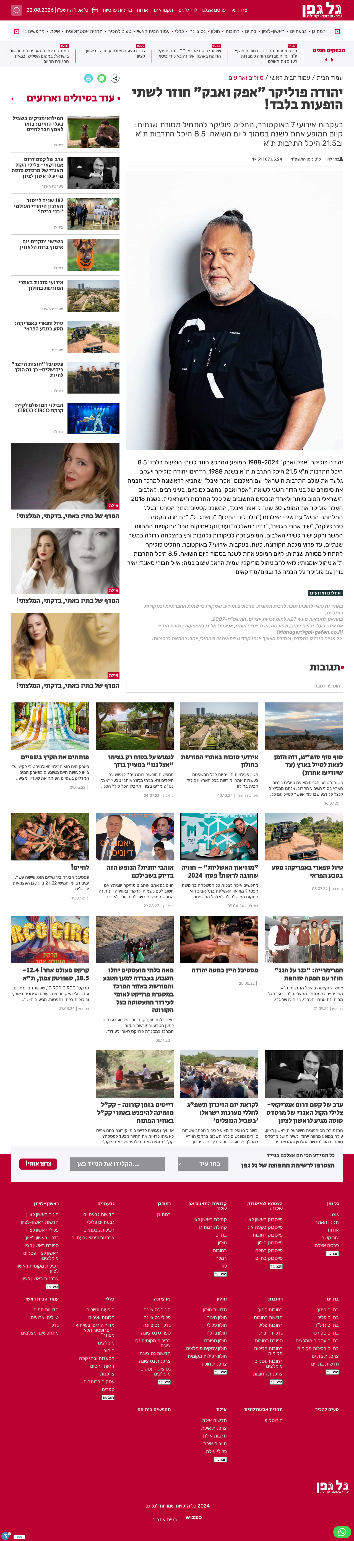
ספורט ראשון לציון (41, 1245)
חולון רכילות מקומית (207, 1356)
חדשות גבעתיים (98, 1214)
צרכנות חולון (214, 1364)
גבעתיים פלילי (100, 1222)
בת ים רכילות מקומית (318, 1348)
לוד (223, 1266)
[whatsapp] (101, 78)
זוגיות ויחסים (102, 1366)
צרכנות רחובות (268, 1374)
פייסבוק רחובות (268, 1235)
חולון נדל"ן (217, 1333)
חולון (215, 31)
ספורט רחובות (269, 1341)
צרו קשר (238, 10)
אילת (55, 31)
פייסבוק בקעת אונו (264, 1227)
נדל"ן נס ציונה (157, 1325)
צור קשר (330, 1238)
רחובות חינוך (270, 1310)
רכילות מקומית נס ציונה (153, 1343)
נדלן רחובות (271, 1333)
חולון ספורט (215, 1341)
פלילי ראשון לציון (42, 1230)
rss (335, 1214)
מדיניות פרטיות (117, 10)
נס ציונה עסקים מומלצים (155, 1371)
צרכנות (107, 1374)
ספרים (108, 1389)
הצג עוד (332, 1254)
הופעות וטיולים (100, 1310)
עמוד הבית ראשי (153, 31)
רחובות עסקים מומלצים (268, 1363)
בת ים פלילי (327, 1317)
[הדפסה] (88, 78)
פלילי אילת (216, 1451)
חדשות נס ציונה (155, 1353)
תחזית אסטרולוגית (84, 31)
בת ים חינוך (327, 1310)
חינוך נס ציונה (157, 1310)
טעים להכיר (119, 31)
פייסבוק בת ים (269, 1258)
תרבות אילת (215, 1436)
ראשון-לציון (273, 31)
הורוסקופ (274, 1420)
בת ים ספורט (326, 1333)
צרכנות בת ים (325, 1356)
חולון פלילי (217, 1325)
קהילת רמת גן (213, 1227)
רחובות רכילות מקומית (268, 1350)
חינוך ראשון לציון (42, 1214)
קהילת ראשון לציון (209, 1219)
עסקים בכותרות (98, 1382)
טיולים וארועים (325, 593)
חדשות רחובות (268, 1317)
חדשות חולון (215, 1310)
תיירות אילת (215, 1444)
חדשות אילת (214, 1420)
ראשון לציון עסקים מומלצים (41, 1255)
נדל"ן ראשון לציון (42, 1238)
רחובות (232, 31)
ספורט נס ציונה (156, 1333)
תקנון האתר (327, 1222)
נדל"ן (53, 1325)
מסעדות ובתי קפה (96, 1358)
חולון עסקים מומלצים (206, 1348)
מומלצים (106, 1343)
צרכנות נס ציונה (155, 1361)
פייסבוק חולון (270, 1243)
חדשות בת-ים (325, 1364)
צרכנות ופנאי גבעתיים (92, 1238)
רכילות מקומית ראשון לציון (38, 1268)
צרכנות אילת (214, 1428)
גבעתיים (298, 31)
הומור (108, 1351)
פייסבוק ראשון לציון (264, 1219)
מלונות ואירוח (101, 1317)
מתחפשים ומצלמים (40, 1333)
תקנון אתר (162, 10)
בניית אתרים (164, 1520)
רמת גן (319, 31)
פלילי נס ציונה (157, 1317)
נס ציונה (197, 31)
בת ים (250, 31)
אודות (142, 10)
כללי (179, 31)
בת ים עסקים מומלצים (317, 1341)
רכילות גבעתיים (99, 1230)
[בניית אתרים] (193, 1519)
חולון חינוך (217, 1317)
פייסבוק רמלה (269, 1250)
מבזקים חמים (329, 50)
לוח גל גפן (187, 10)
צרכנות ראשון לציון (40, 1279)
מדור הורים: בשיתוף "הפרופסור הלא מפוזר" (95, 1330)
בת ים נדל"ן (327, 1325)
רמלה (221, 1258)
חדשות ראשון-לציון (40, 1222)
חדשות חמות (46, 1310)
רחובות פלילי (270, 1325)
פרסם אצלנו (214, 10)
